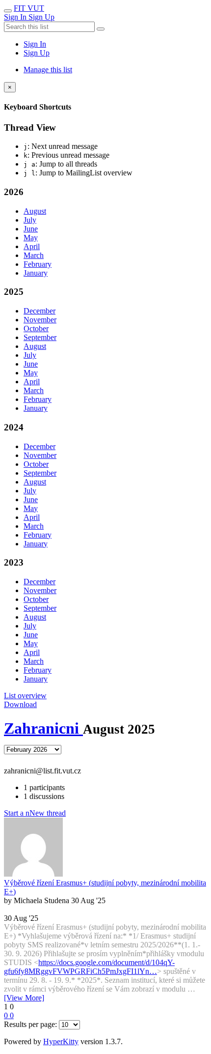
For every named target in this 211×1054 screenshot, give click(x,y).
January (36, 273)
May (31, 237)
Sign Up (37, 53)
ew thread (35, 813)
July (30, 220)
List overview (25, 695)
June (31, 229)
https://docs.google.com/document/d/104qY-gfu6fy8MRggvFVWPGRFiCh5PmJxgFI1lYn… (89, 966)
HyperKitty (61, 1041)
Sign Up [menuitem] (41, 17)
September (40, 337)
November (40, 319)
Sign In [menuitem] (16, 17)
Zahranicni (43, 728)
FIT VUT (29, 8)
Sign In (35, 44)
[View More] (24, 998)
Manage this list (48, 69)
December (39, 311)
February (38, 264)
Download (20, 704)
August (35, 211)
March (34, 255)
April (32, 246)
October (36, 328)
